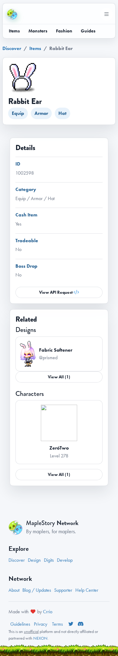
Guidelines (20, 624)
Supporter (63, 590)
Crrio (47, 611)
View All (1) (59, 377)
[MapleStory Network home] (12, 14)
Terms (58, 624)
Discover (11, 48)
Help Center (86, 590)
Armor (41, 113)
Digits (49, 560)
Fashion (64, 31)
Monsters (38, 31)
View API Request (56, 292)
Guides (88, 31)
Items (14, 31)
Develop (65, 560)
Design (34, 560)
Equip (18, 113)
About (13, 590)
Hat (62, 113)
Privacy (41, 624)
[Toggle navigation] (106, 14)
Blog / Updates (36, 590)
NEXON (40, 638)
